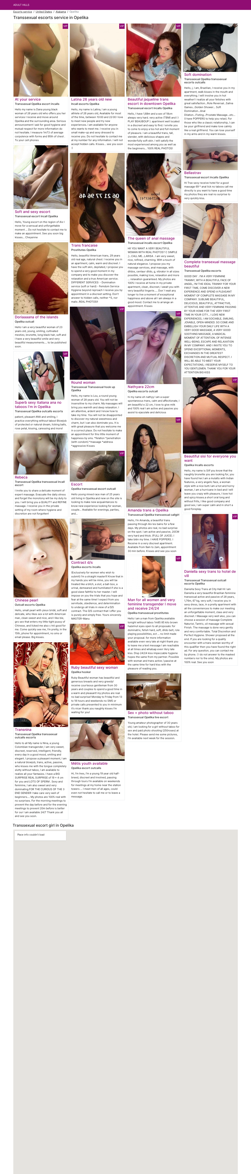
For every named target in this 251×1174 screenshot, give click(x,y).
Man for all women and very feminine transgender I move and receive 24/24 (152, 604)
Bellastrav (192, 173)
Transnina (23, 729)
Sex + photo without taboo (151, 713)
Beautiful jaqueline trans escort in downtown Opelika (152, 101)
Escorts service (22, 11)
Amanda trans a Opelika (148, 510)
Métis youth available (89, 763)
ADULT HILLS (21, 4)
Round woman (83, 382)
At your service (28, 99)
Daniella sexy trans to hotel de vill (210, 573)
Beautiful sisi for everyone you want (210, 458)
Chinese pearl (26, 600)
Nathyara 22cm (141, 387)
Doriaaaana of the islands (36, 317)
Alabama (61, 11)
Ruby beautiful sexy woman (94, 667)
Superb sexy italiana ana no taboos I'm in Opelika (38, 404)
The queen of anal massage (151, 238)
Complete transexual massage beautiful (209, 264)
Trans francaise (84, 245)
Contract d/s (82, 562)
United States (44, 11)
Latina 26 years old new (91, 99)
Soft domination (197, 74)
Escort (76, 484)
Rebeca (21, 477)
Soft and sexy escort (32, 212)
